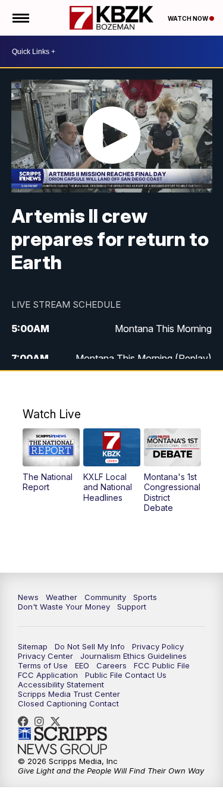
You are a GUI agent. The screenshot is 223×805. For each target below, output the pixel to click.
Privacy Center (45, 656)
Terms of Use (43, 665)
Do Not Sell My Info (90, 646)
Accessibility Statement (61, 684)
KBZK (58, 721)
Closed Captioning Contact (68, 703)
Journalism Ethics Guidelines (133, 656)
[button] (51, 460)
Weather (61, 597)
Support (131, 606)
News (28, 597)
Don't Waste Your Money (64, 606)
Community (105, 597)
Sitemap (33, 646)
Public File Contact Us (126, 675)
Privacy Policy (158, 646)
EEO (82, 665)
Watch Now (188, 18)
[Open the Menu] (20, 18)
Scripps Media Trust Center (69, 694)
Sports (145, 597)
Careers (111, 665)
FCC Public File (162, 665)
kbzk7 (26, 721)
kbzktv (42, 721)
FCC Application (48, 675)
